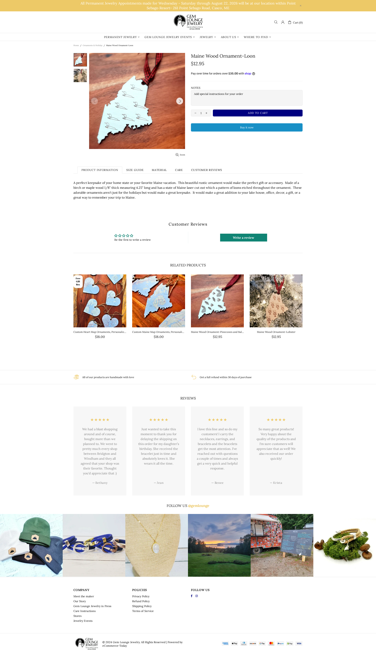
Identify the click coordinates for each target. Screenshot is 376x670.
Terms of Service (143, 611)
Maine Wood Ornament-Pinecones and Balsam (217, 332)
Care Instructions (84, 611)
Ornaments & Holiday (92, 45)
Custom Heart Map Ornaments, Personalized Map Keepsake (99, 332)
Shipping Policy (142, 606)
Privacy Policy (140, 596)
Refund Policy (141, 601)
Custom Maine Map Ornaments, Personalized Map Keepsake (158, 332)
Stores (77, 616)
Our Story (79, 601)
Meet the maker (83, 596)
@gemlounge (198, 505)
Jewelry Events (82, 621)
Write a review (243, 238)
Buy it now (247, 127)
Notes (195, 88)
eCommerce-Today (114, 645)
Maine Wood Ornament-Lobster (276, 332)
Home (76, 45)
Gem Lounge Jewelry (188, 22)
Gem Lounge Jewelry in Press (92, 606)
